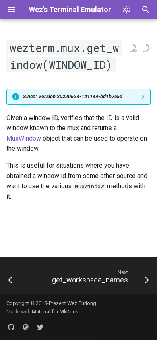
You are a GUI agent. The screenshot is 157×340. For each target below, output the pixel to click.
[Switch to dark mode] (126, 10)
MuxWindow (23, 138)
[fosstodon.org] (25, 327)
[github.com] (11, 327)
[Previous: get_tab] (11, 278)
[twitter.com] (40, 327)
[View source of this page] (133, 48)
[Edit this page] (146, 48)
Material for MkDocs (55, 312)
